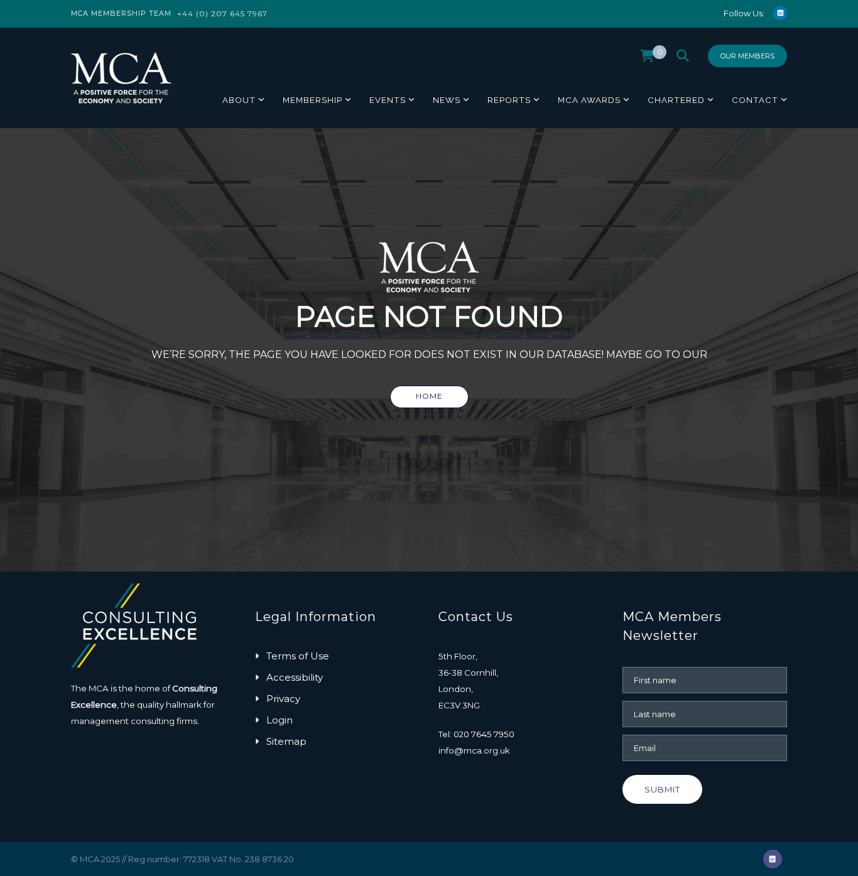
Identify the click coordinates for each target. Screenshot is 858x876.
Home (429, 396)
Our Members (747, 55)
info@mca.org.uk (474, 750)
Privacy (283, 699)
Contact (755, 100)
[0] (647, 59)
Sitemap (286, 741)
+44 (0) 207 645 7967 (222, 13)
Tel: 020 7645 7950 (476, 734)
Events (387, 100)
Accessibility (294, 677)
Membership (312, 100)
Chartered (676, 100)
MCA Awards (589, 100)
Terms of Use (297, 656)
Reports (509, 100)
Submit (662, 789)
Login (279, 720)
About (239, 100)
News (446, 100)
